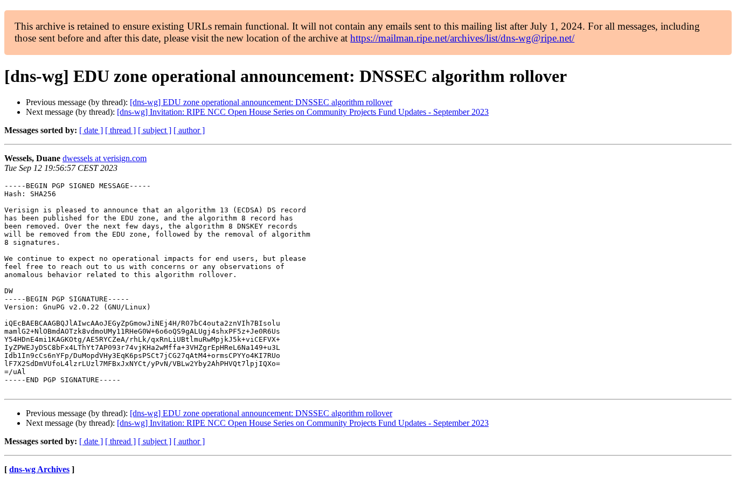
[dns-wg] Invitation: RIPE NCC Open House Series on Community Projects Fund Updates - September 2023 (303, 111)
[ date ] (91, 130)
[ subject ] (154, 130)
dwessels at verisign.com (105, 158)
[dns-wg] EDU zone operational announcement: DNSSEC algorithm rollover (261, 102)
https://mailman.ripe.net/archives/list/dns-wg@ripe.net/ (462, 38)
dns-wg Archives (39, 469)
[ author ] (189, 130)
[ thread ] (120, 130)
